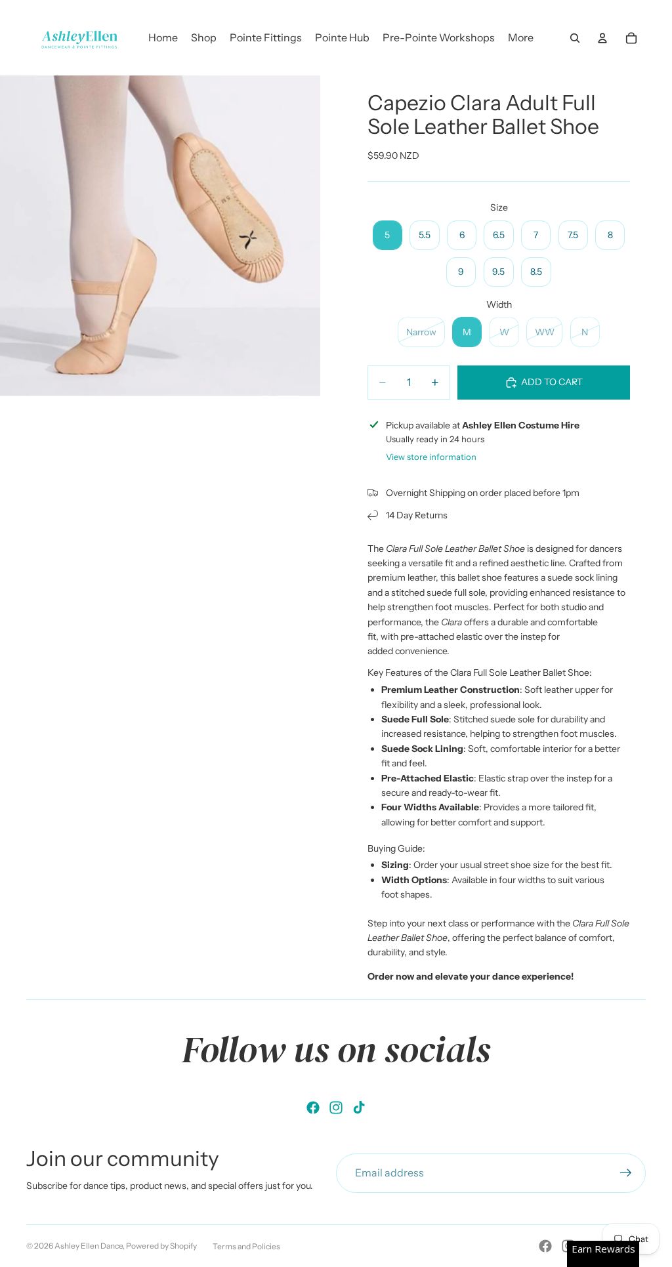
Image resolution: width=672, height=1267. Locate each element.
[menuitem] (520, 38)
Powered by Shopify (161, 1246)
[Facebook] (313, 1107)
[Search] (574, 38)
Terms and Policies (246, 1246)
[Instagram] (336, 1107)
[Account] (602, 38)
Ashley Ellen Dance (88, 1246)
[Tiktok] (359, 1107)
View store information (431, 456)
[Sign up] (626, 1173)
